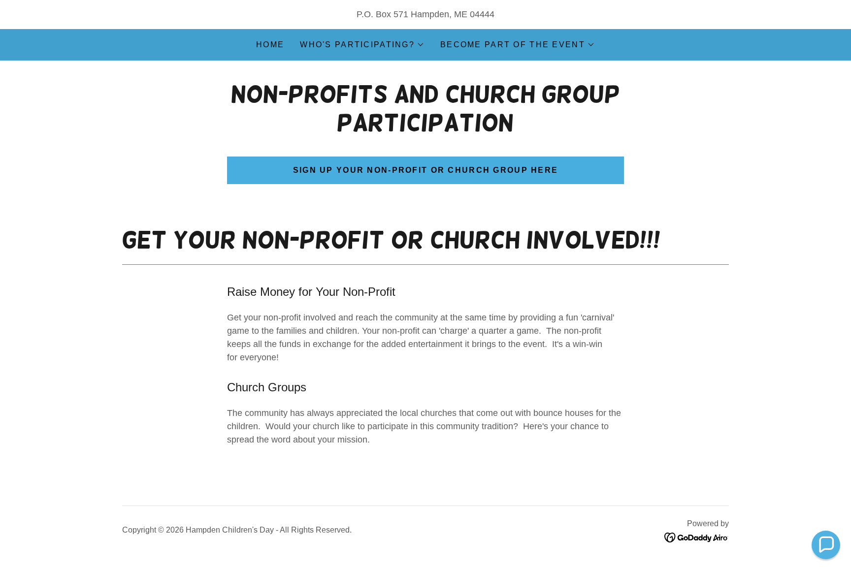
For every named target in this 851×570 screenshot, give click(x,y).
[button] (362, 45)
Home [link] (270, 44)
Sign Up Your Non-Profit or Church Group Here (425, 170)
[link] (696, 536)
